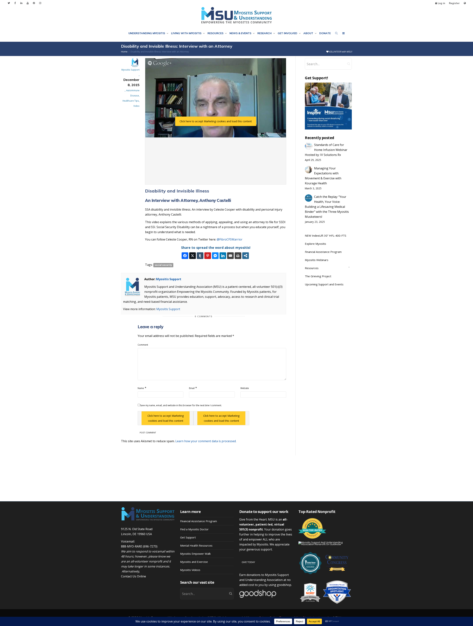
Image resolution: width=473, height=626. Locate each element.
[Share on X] (192, 255)
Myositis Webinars (316, 260)
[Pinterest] (34, 3)
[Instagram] (40, 3)
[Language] (464, 3)
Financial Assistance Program (323, 252)
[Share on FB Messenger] (215, 255)
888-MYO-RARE (131, 546)
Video (136, 105)
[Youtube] (28, 3)
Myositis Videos (190, 570)
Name (141, 388)
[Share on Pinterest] (207, 255)
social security (163, 265)
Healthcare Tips (130, 100)
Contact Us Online (133, 576)
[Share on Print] (238, 255)
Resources (215, 33)
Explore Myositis (315, 243)
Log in (441, 3)
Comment (143, 344)
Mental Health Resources (196, 545)
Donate (325, 33)
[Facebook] (15, 3)
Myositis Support (168, 279)
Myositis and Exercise (194, 562)
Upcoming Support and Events (324, 284)
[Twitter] (9, 3)
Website (244, 388)
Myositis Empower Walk (195, 553)
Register (454, 3)
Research (264, 33)
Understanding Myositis (147, 33)
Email (192, 388)
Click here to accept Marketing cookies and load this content (216, 121)
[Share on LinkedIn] (223, 255)
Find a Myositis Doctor (194, 529)
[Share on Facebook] (185, 255)
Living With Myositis (186, 33)
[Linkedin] (21, 3)
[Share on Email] (230, 255)
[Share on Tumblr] (200, 255)
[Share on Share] (245, 255)
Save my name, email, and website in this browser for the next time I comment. (181, 405)
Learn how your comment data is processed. (205, 441)
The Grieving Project (318, 276)
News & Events (240, 33)
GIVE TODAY (248, 562)
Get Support (188, 537)
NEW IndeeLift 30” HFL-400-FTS (325, 235)
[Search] (336, 33)
